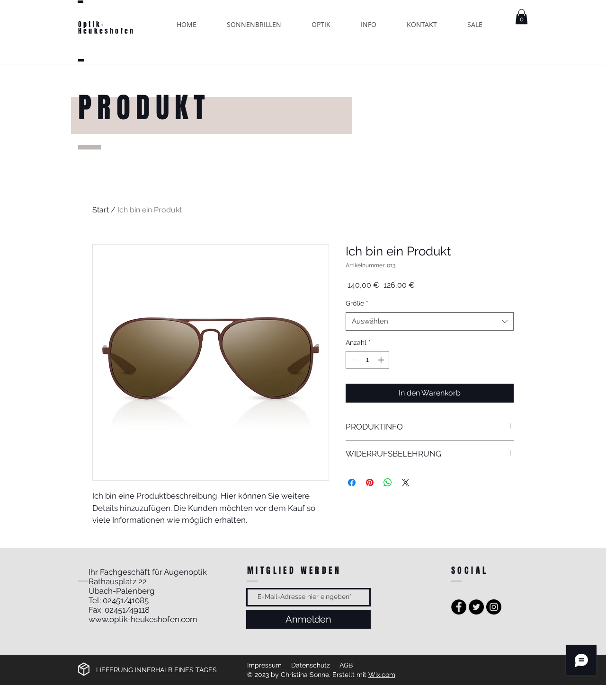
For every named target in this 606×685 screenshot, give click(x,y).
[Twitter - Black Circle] (476, 607)
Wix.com (381, 674)
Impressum (264, 665)
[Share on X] (405, 482)
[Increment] (382, 359)
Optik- (91, 24)
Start (100, 209)
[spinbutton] (367, 359)
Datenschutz (310, 665)
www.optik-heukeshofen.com (143, 619)
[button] (521, 16)
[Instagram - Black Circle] (493, 607)
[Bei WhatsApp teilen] (387, 482)
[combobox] (430, 321)
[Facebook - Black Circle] (458, 607)
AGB (346, 665)
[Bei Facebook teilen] (351, 482)
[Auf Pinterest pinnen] (369, 482)
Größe (357, 303)
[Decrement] (353, 359)
